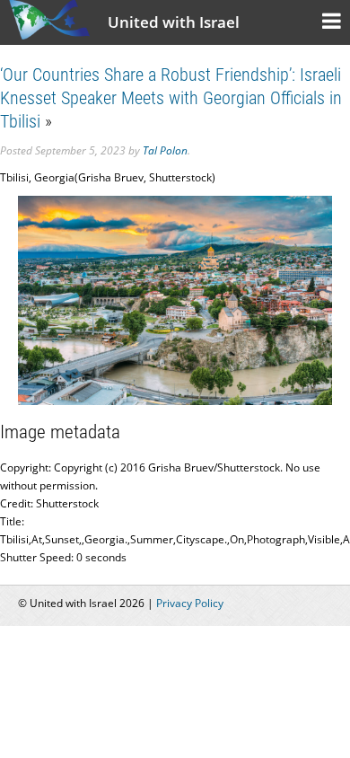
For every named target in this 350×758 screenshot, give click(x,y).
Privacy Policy (189, 603)
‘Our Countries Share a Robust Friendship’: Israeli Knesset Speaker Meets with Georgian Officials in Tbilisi (171, 98)
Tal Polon (165, 150)
